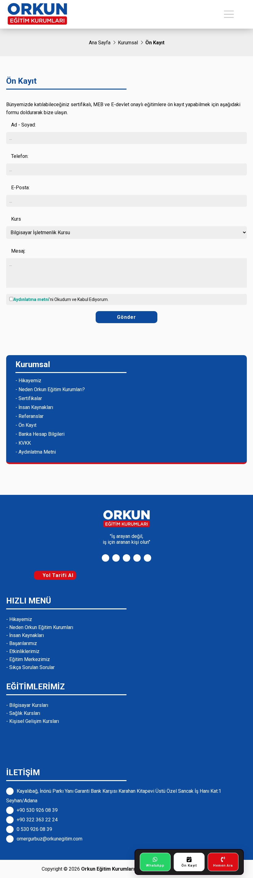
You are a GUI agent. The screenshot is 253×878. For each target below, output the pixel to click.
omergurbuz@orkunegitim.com (49, 839)
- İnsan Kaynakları (34, 407)
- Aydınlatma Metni (35, 452)
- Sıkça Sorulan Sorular (30, 667)
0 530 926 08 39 (34, 829)
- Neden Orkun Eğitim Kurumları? (50, 389)
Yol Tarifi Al (57, 575)
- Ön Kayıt (25, 425)
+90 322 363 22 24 (37, 820)
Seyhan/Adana (21, 801)
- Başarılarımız (21, 643)
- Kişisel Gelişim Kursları (32, 721)
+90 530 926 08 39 (37, 810)
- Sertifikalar (28, 398)
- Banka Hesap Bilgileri (39, 434)
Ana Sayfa (99, 43)
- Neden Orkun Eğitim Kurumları (39, 627)
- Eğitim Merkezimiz (28, 659)
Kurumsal (128, 43)
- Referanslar (29, 416)
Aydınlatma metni (31, 299)
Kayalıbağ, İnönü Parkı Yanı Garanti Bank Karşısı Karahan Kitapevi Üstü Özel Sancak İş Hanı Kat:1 (119, 791)
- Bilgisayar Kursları (27, 705)
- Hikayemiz (28, 380)
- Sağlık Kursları (23, 713)
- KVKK (23, 443)
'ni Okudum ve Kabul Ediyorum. (61, 299)
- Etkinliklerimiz (22, 651)
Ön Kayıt (154, 43)
